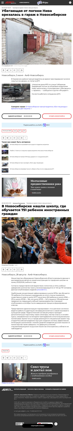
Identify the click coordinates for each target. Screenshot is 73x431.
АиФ (26, 65)
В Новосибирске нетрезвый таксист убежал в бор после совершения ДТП (32, 169)
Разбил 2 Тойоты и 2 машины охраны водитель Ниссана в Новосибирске (31, 150)
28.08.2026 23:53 (6, 203)
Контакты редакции (20, 389)
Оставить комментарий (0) (57, 116)
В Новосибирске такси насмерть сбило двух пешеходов (26, 163)
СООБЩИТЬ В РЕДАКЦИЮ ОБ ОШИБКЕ (55, 389)
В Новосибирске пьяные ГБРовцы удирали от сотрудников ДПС (29, 156)
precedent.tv (42, 290)
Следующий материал (37, 425)
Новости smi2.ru (8, 197)
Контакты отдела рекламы (36, 389)
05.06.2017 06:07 (6, 7)
